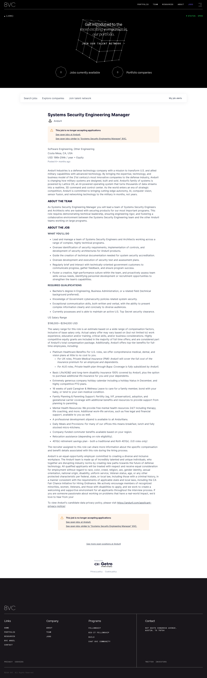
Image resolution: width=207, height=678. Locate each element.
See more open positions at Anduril (103, 544)
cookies (19, 662)
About (181, 4)
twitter (149, 662)
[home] (9, 4)
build (91, 637)
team (48, 632)
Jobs (190, 4)
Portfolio (143, 4)
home (6, 628)
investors (161, 662)
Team (155, 4)
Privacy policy (96, 571)
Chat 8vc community (99, 642)
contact (8, 645)
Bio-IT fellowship (98, 633)
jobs (30, 98)
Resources (167, 4)
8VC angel (9, 641)
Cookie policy (111, 571)
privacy (8, 662)
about (49, 628)
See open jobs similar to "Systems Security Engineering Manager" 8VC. (91, 138)
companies (53, 98)
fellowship (94, 628)
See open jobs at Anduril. (68, 134)
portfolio (9, 632)
